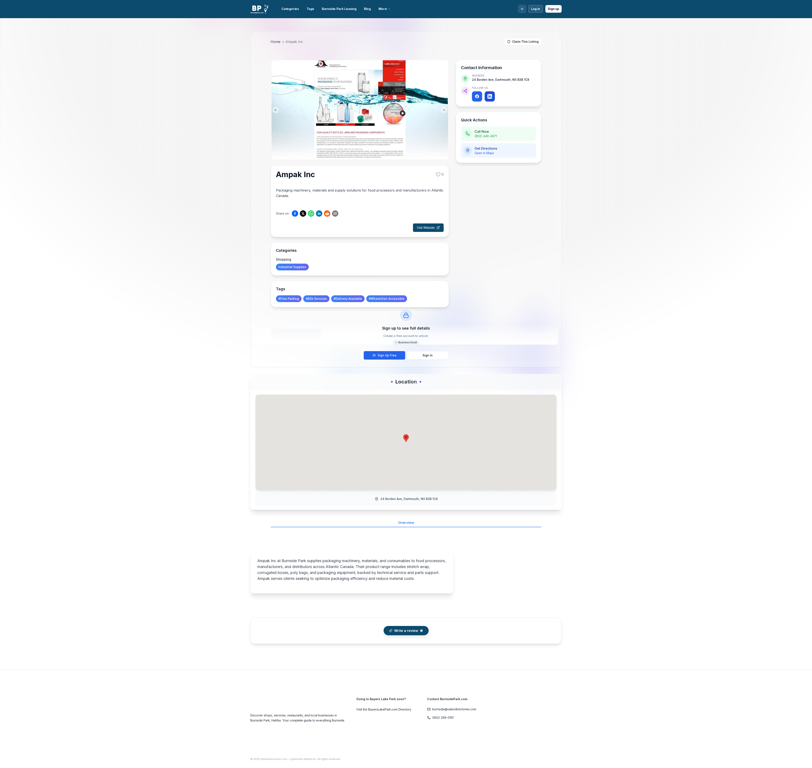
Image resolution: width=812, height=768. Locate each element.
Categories (290, 9)
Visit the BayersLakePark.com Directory (383, 709)
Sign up (553, 9)
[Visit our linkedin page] (490, 96)
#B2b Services (316, 298)
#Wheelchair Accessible (387, 298)
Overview (406, 522)
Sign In (427, 355)
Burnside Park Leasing (339, 9)
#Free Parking (288, 298)
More (383, 9)
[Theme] (522, 9)
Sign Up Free (387, 355)
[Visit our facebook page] (477, 96)
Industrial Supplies (292, 267)
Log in (535, 9)
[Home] (260, 9)
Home (275, 42)
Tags (310, 9)
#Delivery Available (348, 298)
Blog (367, 9)
